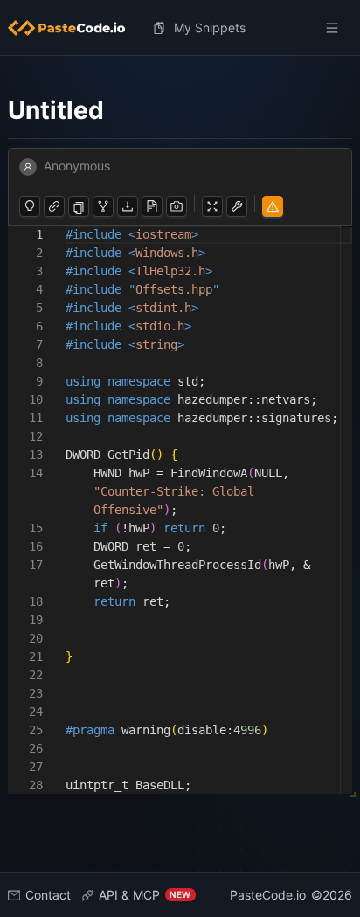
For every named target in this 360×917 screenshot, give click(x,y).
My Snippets (210, 27)
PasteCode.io (268, 894)
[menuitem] (73, 28)
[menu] (180, 28)
